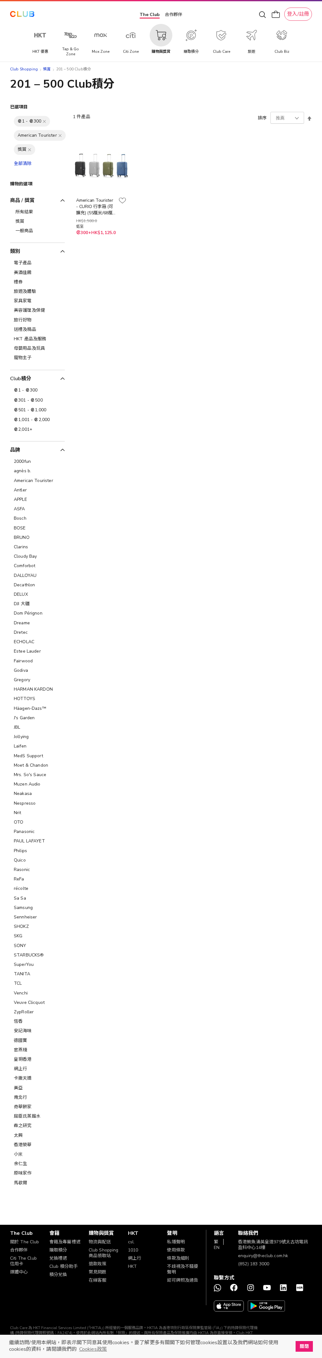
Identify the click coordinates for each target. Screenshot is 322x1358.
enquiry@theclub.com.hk (263, 1256)
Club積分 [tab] (20, 378)
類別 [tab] (15, 251)
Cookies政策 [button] (93, 1349)
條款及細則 (178, 1258)
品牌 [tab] (15, 449)
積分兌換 (58, 1275)
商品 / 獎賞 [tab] (22, 200)
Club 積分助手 (63, 1266)
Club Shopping (24, 69)
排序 (262, 118)
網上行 (134, 1258)
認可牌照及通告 (182, 1280)
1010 (133, 1250)
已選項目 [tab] (19, 107)
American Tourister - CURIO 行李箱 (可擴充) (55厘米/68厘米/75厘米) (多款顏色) (94, 206)
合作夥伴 (173, 15)
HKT (132, 1266)
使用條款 (176, 1250)
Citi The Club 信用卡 (23, 1261)
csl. (131, 1242)
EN (216, 1248)
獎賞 (47, 69)
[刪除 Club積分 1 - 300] (44, 121)
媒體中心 (19, 1272)
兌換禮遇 (58, 1258)
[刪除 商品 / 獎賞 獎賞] (29, 149)
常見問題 (98, 1272)
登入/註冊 (298, 14)
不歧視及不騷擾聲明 (182, 1269)
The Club (150, 15)
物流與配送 (100, 1242)
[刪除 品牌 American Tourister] (60, 135)
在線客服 (98, 1280)
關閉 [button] (304, 1346)
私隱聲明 (176, 1242)
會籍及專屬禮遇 (64, 1242)
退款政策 (98, 1264)
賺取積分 (58, 1250)
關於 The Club (24, 1242)
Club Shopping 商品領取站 (104, 1253)
